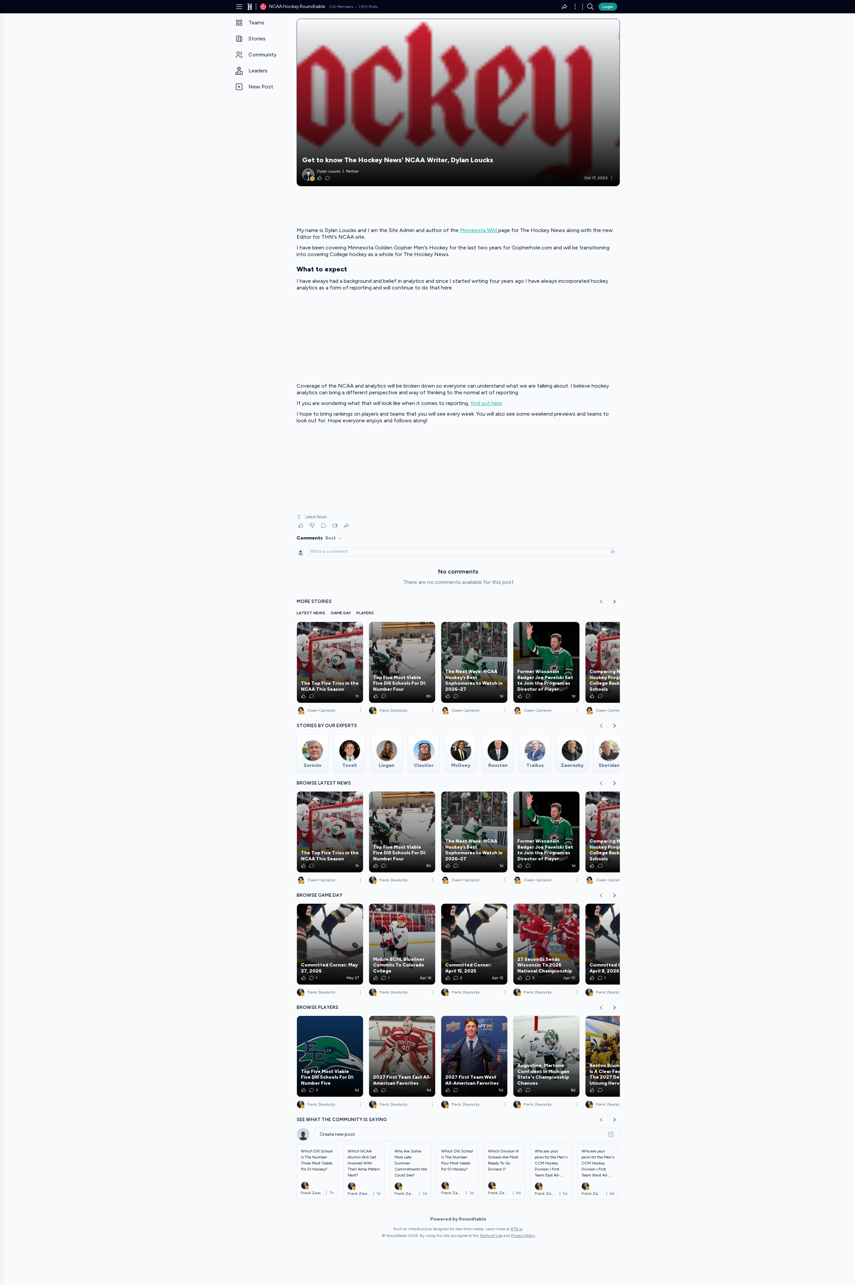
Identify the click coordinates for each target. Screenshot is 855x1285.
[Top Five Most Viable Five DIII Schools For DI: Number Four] (402, 662)
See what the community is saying (342, 1119)
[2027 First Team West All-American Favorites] (474, 1056)
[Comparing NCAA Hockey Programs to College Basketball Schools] (618, 662)
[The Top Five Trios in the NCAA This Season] (330, 662)
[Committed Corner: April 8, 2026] (618, 944)
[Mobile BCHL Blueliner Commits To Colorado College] (402, 944)
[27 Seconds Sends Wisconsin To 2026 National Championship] (546, 944)
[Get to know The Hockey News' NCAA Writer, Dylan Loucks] (458, 102)
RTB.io (516, 1229)
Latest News (315, 516)
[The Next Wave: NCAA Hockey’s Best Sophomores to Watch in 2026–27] (474, 662)
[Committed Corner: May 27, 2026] (330, 944)
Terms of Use (491, 1235)
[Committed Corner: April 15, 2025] (474, 944)
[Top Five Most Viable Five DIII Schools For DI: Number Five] (330, 1056)
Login (608, 6)
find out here (486, 403)
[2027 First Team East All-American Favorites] (402, 1056)
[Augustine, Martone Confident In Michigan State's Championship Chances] (546, 1056)
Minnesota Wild (479, 230)
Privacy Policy (523, 1235)
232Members (341, 6)
